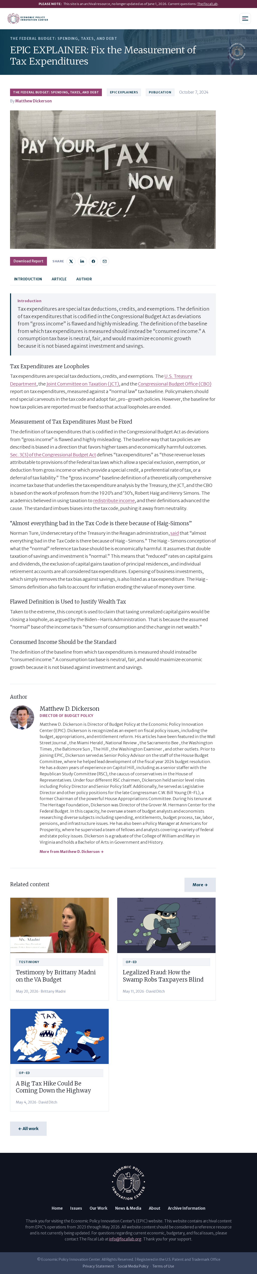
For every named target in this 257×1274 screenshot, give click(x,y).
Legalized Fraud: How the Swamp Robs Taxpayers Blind (163, 976)
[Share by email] (104, 261)
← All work (28, 1128)
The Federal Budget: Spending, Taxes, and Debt (56, 92)
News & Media (128, 1208)
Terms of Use (163, 1266)
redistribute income (114, 500)
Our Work (98, 1208)
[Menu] (245, 18)
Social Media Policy (133, 1266)
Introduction (28, 279)
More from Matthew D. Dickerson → (72, 851)
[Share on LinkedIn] (82, 261)
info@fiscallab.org (125, 1239)
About (154, 1208)
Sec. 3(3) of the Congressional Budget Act (53, 455)
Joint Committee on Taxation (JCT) (82, 384)
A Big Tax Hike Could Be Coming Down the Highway (53, 1087)
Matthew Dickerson (33, 101)
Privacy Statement (98, 1266)
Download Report (28, 261)
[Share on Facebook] (93, 261)
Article (59, 279)
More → (200, 884)
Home (57, 1208)
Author (84, 279)
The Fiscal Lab (207, 4)
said (174, 533)
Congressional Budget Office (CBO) (174, 384)
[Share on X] (71, 261)
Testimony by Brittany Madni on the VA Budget (56, 976)
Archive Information (186, 1208)
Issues (76, 1208)
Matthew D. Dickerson (69, 708)
